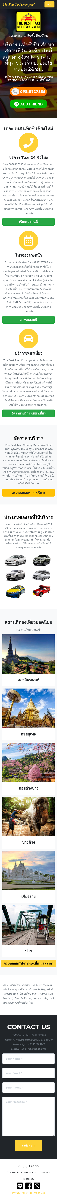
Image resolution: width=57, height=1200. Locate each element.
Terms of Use (37, 1192)
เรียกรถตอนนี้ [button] (28, 222)
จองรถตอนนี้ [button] (28, 320)
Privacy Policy (20, 1192)
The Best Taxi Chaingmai (18, 4)
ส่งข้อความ (28, 1145)
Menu (49, 4)
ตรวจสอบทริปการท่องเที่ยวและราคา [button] (29, 963)
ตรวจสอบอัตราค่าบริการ (28, 493)
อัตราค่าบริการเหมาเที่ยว (28, 413)
